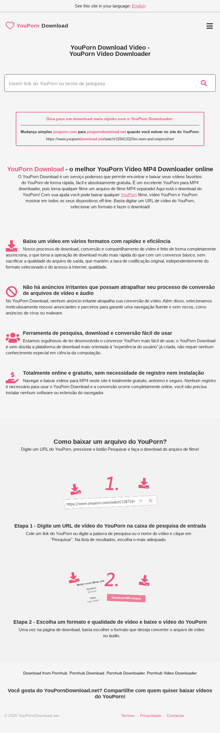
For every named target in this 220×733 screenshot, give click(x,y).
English (139, 5)
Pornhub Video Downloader (172, 673)
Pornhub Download (87, 673)
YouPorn (129, 194)
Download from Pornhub (45, 673)
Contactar (175, 715)
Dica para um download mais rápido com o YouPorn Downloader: (110, 118)
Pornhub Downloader (126, 673)
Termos (128, 715)
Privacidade (150, 715)
